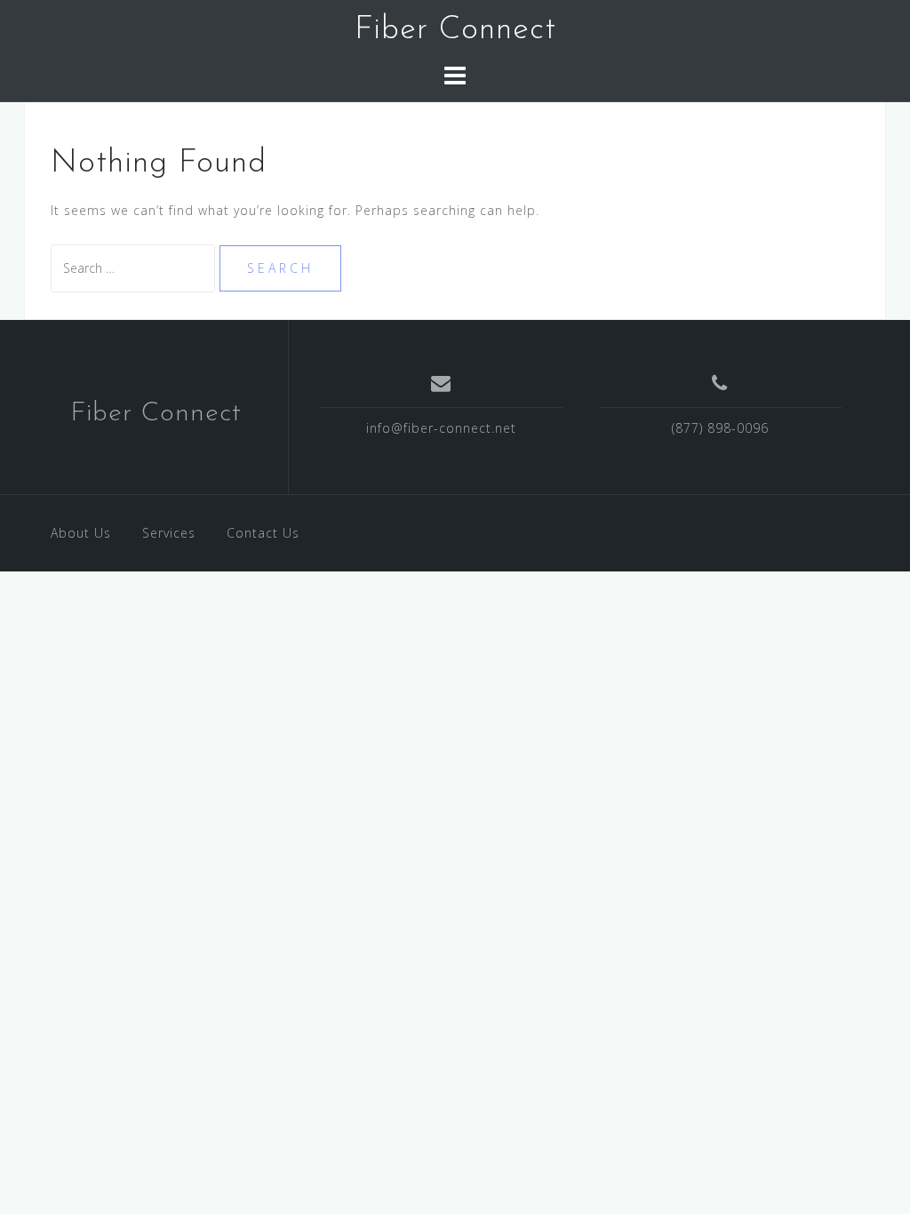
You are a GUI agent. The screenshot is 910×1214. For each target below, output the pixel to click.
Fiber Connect (455, 30)
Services (169, 532)
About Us (81, 532)
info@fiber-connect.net (441, 427)
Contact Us (263, 532)
